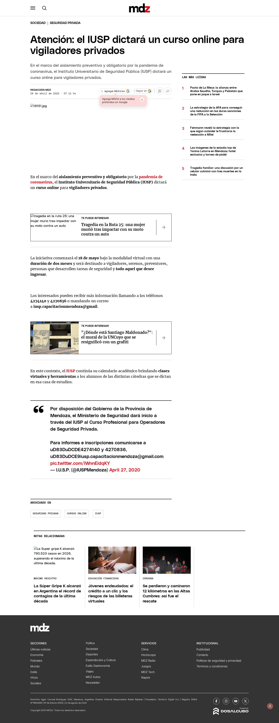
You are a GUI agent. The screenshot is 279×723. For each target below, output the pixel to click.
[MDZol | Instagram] (226, 701)
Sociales (35, 683)
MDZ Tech (148, 672)
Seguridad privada (45, 513)
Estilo (33, 672)
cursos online (77, 513)
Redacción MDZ (40, 90)
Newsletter (93, 682)
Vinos (34, 677)
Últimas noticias (40, 649)
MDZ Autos (93, 677)
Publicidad (203, 649)
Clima (144, 649)
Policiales (36, 660)
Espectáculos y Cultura (101, 660)
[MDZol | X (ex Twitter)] (245, 701)
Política (90, 643)
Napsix (145, 677)
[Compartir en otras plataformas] (168, 91)
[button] (32, 8)
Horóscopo (148, 655)
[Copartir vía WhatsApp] (159, 91)
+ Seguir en (140, 91)
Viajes (90, 671)
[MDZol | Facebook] (216, 701)
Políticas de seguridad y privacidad (218, 660)
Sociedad (38, 23)
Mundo (35, 666)
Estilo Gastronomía (98, 665)
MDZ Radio (148, 660)
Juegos (146, 666)
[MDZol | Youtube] (236, 701)
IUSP (98, 513)
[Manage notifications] (270, 706)
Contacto (202, 655)
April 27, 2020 (124, 470)
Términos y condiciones (212, 666)
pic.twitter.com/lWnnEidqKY (80, 463)
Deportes (92, 654)
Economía (36, 655)
